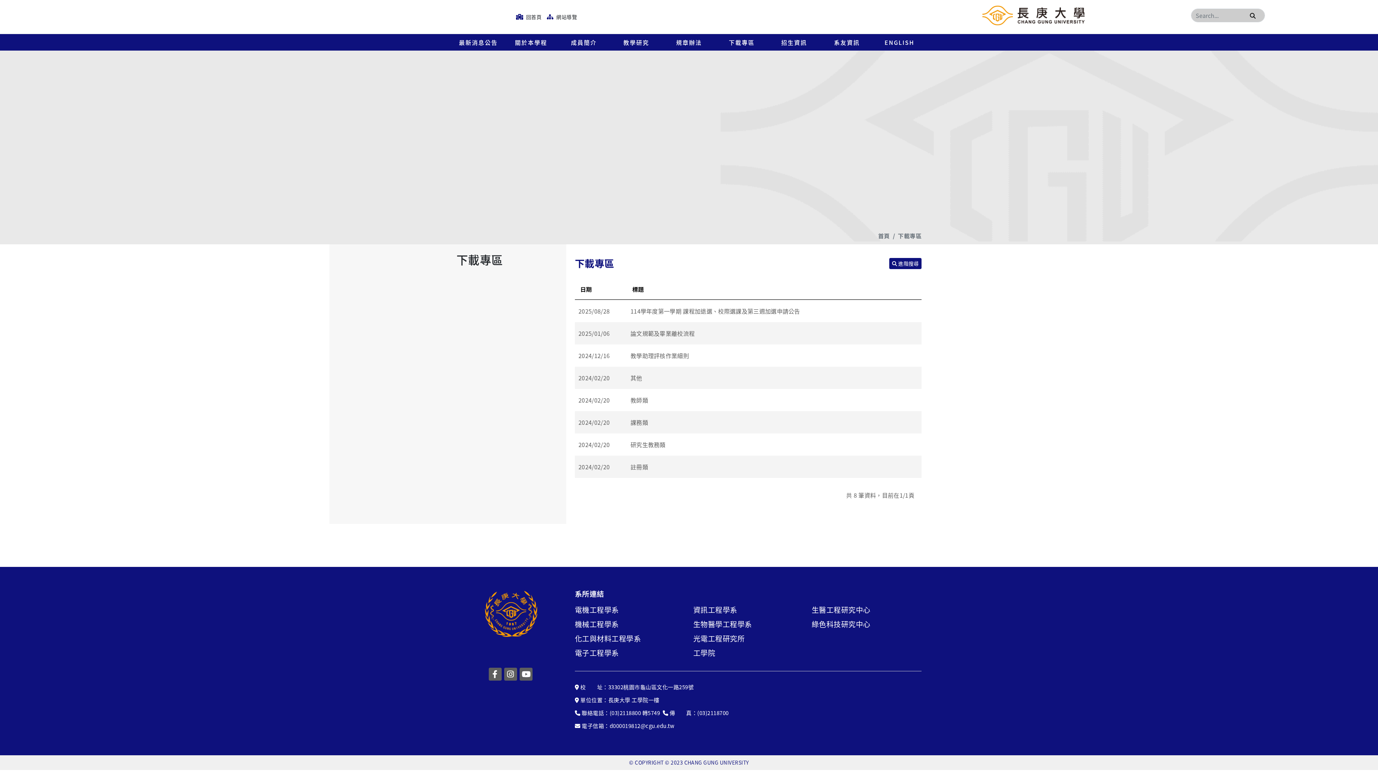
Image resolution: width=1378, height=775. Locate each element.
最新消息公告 (478, 42)
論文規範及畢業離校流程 (663, 333)
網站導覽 (566, 16)
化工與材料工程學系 (608, 638)
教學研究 (636, 42)
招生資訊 (794, 42)
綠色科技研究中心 (841, 624)
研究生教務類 (648, 444)
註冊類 (639, 466)
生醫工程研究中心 (841, 610)
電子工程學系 (597, 653)
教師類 (639, 400)
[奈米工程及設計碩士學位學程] (1033, 15)
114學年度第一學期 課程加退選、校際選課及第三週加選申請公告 (715, 311)
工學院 (704, 653)
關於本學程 (531, 42)
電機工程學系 (597, 610)
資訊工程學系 (715, 610)
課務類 (639, 422)
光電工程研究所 (719, 638)
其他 (636, 378)
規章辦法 (689, 42)
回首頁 (533, 16)
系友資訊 (847, 42)
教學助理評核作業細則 (660, 355)
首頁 (884, 235)
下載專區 (742, 42)
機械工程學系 (597, 624)
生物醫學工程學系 (722, 624)
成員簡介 (584, 42)
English (899, 42)
